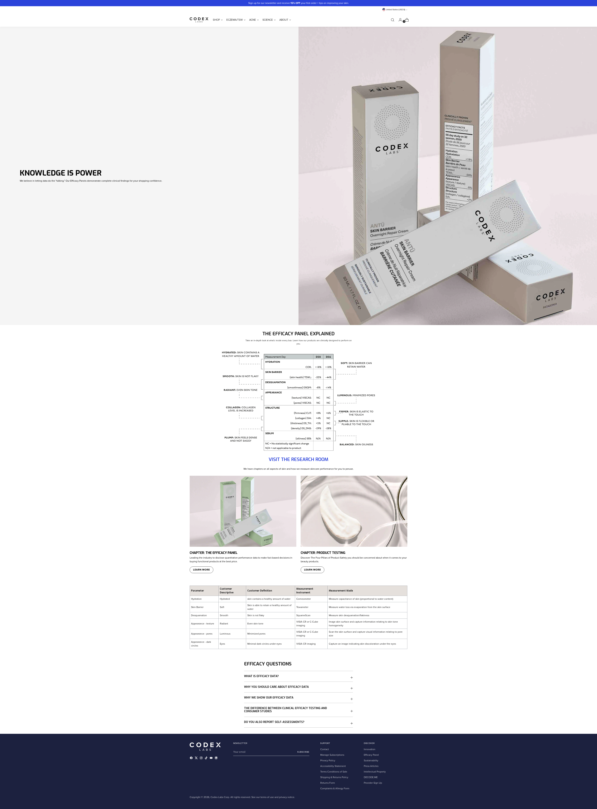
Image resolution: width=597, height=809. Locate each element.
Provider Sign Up (373, 782)
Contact (324, 749)
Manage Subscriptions (332, 754)
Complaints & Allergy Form (334, 788)
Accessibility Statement (333, 766)
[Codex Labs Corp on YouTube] (211, 758)
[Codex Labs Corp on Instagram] (201, 758)
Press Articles (371, 766)
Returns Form (327, 782)
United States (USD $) (395, 9)
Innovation (369, 749)
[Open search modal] (392, 20)
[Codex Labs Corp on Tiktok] (206, 758)
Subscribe (303, 752)
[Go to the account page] (399, 20)
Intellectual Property (375, 771)
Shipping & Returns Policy (334, 777)
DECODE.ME (371, 777)
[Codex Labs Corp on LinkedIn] (216, 758)
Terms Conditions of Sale (333, 771)
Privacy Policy (327, 760)
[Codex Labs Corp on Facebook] (191, 758)
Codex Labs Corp (220, 797)
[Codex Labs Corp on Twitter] (196, 758)
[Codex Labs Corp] (199, 19)
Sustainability (371, 760)
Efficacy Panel (371, 754)
